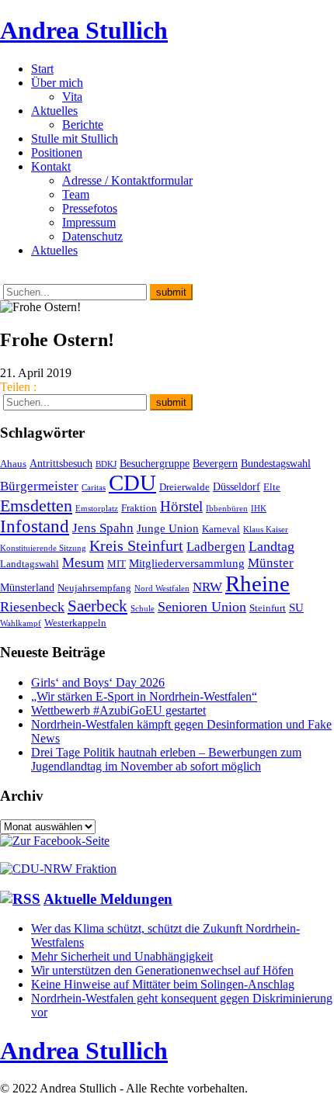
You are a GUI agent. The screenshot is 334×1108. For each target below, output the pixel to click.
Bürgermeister (39, 486)
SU (296, 607)
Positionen (56, 152)
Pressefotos (89, 208)
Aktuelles (54, 110)
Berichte (82, 124)
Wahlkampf (20, 623)
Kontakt (51, 166)
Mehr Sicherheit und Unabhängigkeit (122, 956)
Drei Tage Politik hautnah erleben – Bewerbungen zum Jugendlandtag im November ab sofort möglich (166, 759)
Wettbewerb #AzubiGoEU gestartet (118, 710)
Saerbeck (97, 606)
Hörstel (181, 506)
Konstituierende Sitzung (43, 548)
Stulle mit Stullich (74, 138)
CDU (132, 482)
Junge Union (168, 528)
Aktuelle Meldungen (107, 899)
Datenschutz (92, 236)
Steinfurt (267, 608)
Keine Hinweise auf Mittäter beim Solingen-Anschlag (162, 984)
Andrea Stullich (84, 30)
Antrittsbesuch (61, 463)
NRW (207, 586)
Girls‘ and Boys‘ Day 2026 (98, 682)
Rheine (257, 583)
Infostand (34, 526)
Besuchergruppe (155, 463)
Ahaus (13, 464)
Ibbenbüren (227, 508)
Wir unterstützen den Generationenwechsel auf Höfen (162, 970)
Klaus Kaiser (265, 529)
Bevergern (215, 463)
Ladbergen (215, 546)
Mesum (83, 562)
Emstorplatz (96, 508)
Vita (72, 96)
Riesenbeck (32, 607)
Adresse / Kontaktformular (127, 180)
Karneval (221, 529)
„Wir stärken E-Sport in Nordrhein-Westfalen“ (144, 696)
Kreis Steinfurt (136, 545)
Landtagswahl (29, 564)
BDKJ (106, 464)
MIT (116, 564)
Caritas (94, 487)
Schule (142, 608)
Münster (271, 563)
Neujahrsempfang (94, 588)
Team (75, 194)
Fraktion (139, 508)
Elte (271, 487)
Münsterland (27, 587)
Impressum (89, 222)
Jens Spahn (103, 528)
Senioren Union (202, 607)
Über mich (57, 82)
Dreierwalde (184, 487)
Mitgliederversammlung (187, 563)
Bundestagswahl (276, 463)
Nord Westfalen (162, 588)
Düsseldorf (236, 486)
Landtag (271, 546)
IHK (258, 508)
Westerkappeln (75, 623)
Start (42, 68)
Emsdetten (36, 505)
